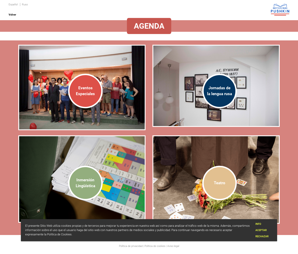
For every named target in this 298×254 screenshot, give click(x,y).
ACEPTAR (261, 230)
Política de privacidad (131, 246)
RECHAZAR (262, 236)
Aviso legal (173, 246)
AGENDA (149, 26)
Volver (12, 14)
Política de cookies (155, 246)
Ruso (25, 4)
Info (258, 224)
